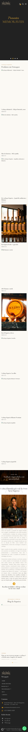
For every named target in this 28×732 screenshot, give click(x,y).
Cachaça (3, 653)
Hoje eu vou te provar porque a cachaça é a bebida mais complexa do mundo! (13, 656)
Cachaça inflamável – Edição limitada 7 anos (13, 109)
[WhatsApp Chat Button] (24, 728)
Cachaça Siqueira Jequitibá (8, 461)
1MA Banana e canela (7, 289)
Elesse (20, 730)
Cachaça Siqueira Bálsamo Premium (11, 417)
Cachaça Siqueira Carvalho (8, 373)
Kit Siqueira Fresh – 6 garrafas (9, 244)
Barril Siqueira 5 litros (7, 333)
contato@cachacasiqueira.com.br (12, 707)
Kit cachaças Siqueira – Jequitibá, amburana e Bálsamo (13, 199)
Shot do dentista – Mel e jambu (9, 153)
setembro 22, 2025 (5, 659)
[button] (26, 4)
